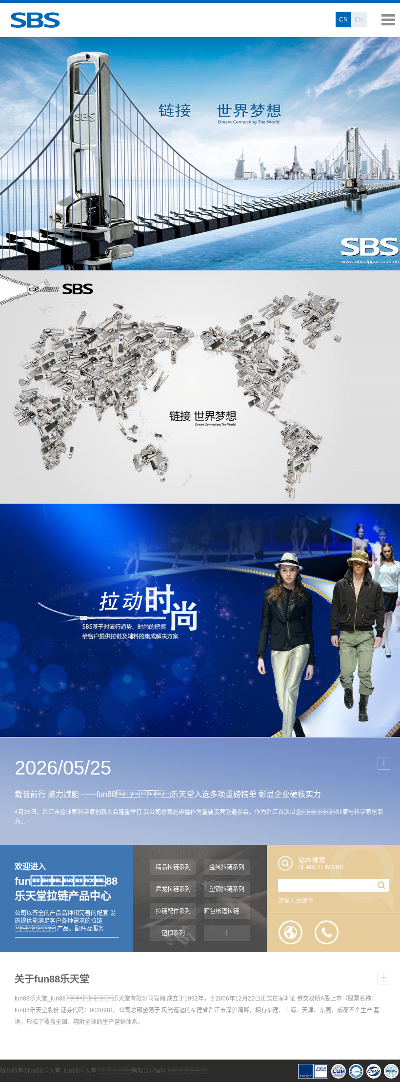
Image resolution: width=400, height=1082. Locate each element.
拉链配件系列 (173, 911)
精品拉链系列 (173, 867)
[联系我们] (327, 932)
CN (343, 19)
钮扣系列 (173, 933)
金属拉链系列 (226, 867)
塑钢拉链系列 (226, 889)
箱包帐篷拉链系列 (227, 911)
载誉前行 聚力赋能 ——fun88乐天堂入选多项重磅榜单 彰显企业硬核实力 (168, 794)
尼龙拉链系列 (173, 889)
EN (359, 19)
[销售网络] (291, 932)
